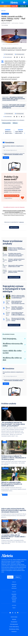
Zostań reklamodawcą (14, 626)
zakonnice (5, 494)
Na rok (14, 607)
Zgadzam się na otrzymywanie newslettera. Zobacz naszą (14, 154)
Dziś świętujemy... (10, 339)
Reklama (14, 601)
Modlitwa (22, 6)
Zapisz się (6, 157)
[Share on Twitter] (19, 57)
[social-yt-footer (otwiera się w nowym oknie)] (10, 612)
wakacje (4, 442)
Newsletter (14, 594)
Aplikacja (14, 596)
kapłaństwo (5, 408)
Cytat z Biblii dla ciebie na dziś (12, 352)
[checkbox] (3, 153)
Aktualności (14, 584)
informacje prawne (14, 624)
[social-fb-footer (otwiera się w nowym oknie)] (12, 612)
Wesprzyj (13, 6)
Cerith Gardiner (15, 23)
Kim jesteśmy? (14, 621)
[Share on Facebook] (14, 57)
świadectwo (5, 521)
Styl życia (3, 10)
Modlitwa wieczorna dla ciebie (13, 345)
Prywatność (14, 631)
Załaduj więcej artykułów (14, 277)
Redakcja (21, 23)
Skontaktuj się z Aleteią (14, 629)
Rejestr (5, 6)
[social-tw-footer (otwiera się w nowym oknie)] (15, 612)
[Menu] (5, 2)
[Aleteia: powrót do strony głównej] (14, 2)
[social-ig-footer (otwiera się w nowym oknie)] (17, 612)
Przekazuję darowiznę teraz (11, 195)
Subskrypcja (14, 598)
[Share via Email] (21, 57)
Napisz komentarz (14, 227)
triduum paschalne (6, 123)
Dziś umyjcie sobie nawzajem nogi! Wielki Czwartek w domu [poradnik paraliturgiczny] (13, 106)
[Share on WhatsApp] (24, 57)
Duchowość (14, 588)
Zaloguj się (21, 222)
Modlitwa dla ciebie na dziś (12, 359)
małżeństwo (5, 468)
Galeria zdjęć (21, 83)
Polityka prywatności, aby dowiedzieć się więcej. (13, 154)
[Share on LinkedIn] (17, 57)
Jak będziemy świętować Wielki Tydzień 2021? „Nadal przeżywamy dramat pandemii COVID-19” (13, 98)
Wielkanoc (15, 123)
